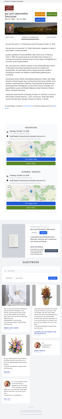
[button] (31, 147)
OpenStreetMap (32, 414)
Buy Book (43, 232)
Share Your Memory (51, 250)
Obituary (9, 37)
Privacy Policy (26, 412)
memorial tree (28, 106)
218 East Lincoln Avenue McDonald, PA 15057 (25, 139)
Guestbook (52, 37)
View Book (34, 232)
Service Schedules (30, 37)
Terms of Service (35, 412)
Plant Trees (31, 163)
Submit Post (53, 278)
